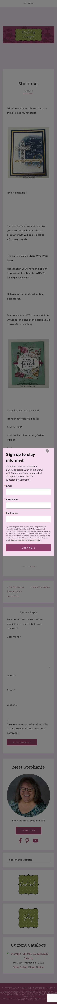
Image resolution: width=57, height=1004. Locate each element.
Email (9, 486)
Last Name (12, 513)
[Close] (47, 451)
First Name (12, 499)
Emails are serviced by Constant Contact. (26, 540)
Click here (28, 547)
